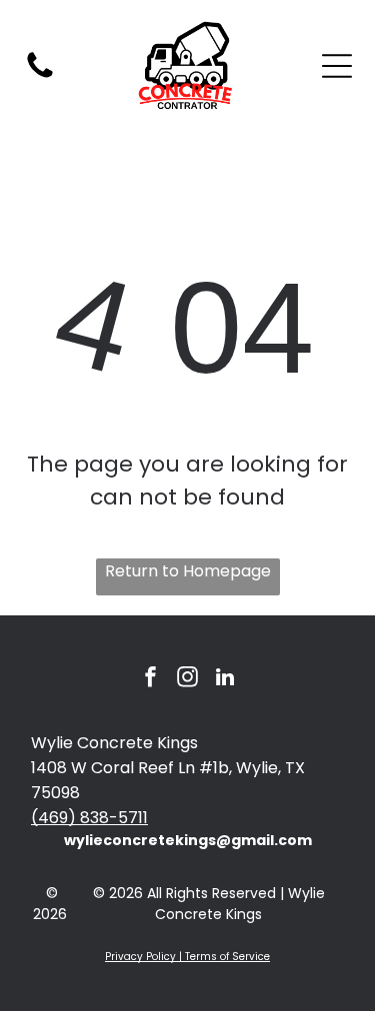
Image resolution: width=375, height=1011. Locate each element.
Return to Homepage (188, 570)
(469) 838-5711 (89, 817)
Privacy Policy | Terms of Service (187, 956)
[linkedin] (225, 679)
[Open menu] (337, 66)
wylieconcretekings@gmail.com (188, 840)
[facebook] (151, 679)
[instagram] (188, 679)
